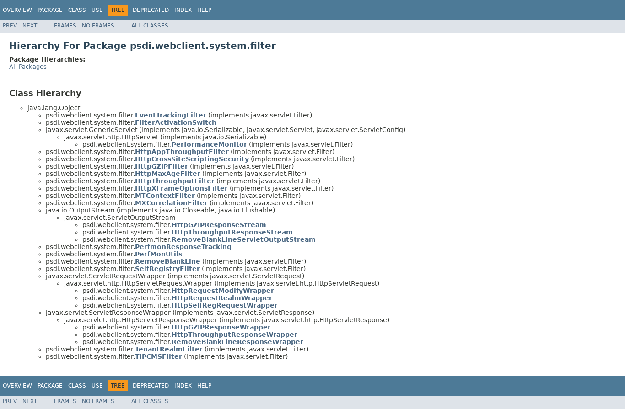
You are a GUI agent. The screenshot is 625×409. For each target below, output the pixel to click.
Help (204, 10)
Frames (65, 25)
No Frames (98, 25)
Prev (10, 25)
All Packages (28, 66)
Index (183, 10)
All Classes (149, 25)
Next (29, 25)
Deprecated (151, 10)
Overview (17, 10)
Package (50, 10)
